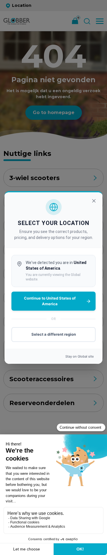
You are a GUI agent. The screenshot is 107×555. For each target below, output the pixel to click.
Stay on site (79, 356)
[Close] (94, 201)
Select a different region (53, 334)
